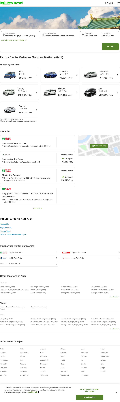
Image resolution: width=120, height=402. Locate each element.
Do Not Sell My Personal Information (89, 390)
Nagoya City (4, 224)
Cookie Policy (33, 392)
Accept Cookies (89, 397)
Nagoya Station (5, 227)
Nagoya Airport (5, 231)
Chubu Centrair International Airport (13, 235)
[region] (60, 393)
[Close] (116, 392)
